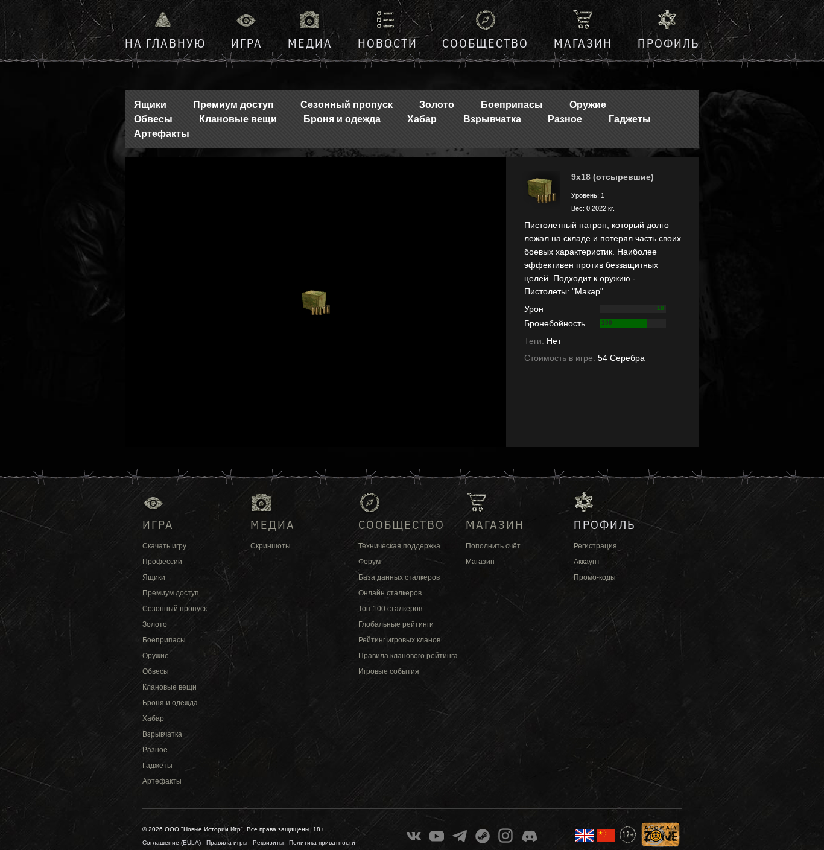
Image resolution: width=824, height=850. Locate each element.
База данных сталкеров (399, 577)
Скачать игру (164, 546)
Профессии (162, 561)
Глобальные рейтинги (396, 624)
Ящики (150, 105)
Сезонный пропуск (346, 105)
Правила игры (226, 842)
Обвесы (153, 119)
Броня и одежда (342, 119)
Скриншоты (270, 546)
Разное (565, 119)
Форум (369, 561)
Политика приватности (322, 842)
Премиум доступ (233, 105)
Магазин (583, 43)
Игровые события (388, 671)
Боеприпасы (512, 105)
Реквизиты (268, 842)
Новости (387, 43)
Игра (246, 43)
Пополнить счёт (493, 546)
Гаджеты (630, 119)
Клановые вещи (238, 119)
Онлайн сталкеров (390, 593)
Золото (436, 105)
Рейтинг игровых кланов (399, 640)
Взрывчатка (492, 119)
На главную (165, 43)
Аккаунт (587, 561)
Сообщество (485, 43)
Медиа (310, 43)
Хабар (422, 119)
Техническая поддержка (399, 546)
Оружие (587, 105)
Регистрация (595, 546)
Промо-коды (595, 577)
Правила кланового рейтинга (408, 656)
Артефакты (161, 133)
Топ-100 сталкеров (390, 608)
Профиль (668, 43)
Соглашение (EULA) (171, 842)
